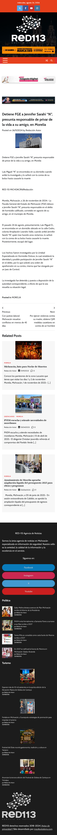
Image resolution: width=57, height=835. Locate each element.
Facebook (28, 567)
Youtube (28, 591)
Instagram (28, 575)
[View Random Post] (47, 60)
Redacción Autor (33, 130)
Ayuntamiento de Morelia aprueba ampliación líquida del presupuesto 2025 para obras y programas (28, 482)
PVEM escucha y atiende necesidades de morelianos (25, 422)
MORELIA (16, 297)
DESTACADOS (9, 416)
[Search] (51, 60)
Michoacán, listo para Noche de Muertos (25, 366)
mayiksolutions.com (43, 829)
